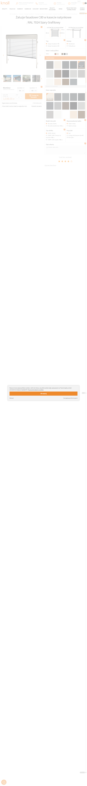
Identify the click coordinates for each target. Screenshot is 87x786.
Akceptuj (43, 393)
